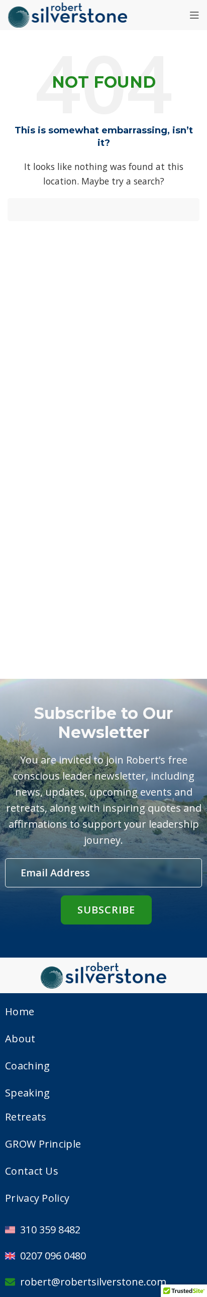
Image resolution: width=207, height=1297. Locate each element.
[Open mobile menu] (194, 15)
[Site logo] (68, 14)
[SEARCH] (187, 209)
